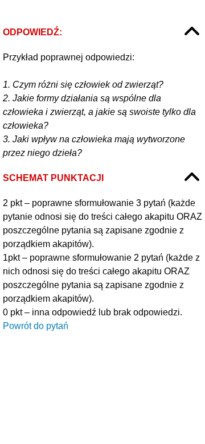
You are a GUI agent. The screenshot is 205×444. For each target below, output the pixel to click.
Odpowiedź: (32, 32)
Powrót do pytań (35, 326)
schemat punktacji (53, 178)
